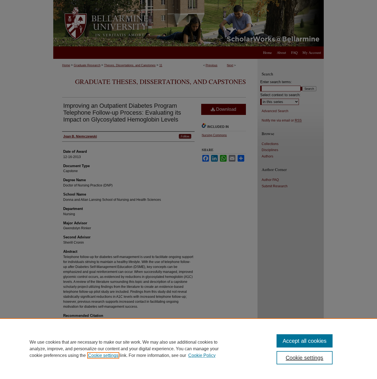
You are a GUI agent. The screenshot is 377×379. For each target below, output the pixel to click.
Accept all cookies (304, 341)
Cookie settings (103, 355)
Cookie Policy (202, 355)
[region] (188, 348)
